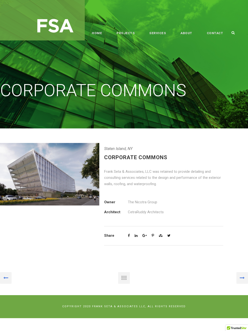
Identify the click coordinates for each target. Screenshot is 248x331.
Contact (215, 33)
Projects (125, 33)
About (186, 33)
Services (157, 33)
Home (97, 33)
